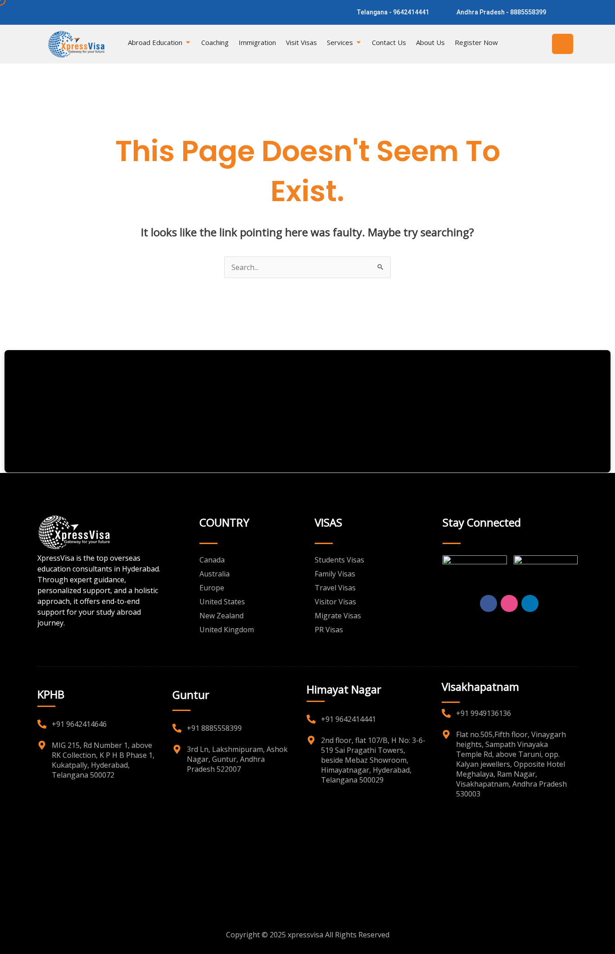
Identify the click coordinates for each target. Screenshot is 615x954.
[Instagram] (78, 11)
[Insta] (509, 603)
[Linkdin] (529, 603)
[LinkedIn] (93, 11)
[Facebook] (62, 11)
